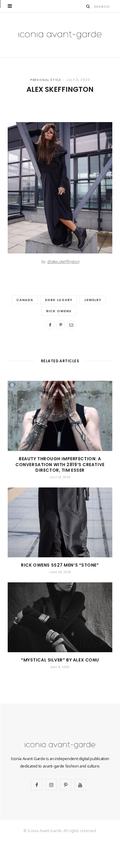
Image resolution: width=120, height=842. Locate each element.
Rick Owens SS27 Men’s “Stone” (60, 565)
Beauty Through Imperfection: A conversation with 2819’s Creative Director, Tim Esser (59, 465)
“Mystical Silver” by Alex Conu (60, 660)
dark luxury (58, 299)
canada (24, 299)
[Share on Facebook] (50, 325)
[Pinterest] (60, 325)
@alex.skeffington (63, 261)
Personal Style (45, 80)
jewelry (92, 299)
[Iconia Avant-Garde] (60, 34)
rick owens (58, 310)
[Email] (71, 325)
